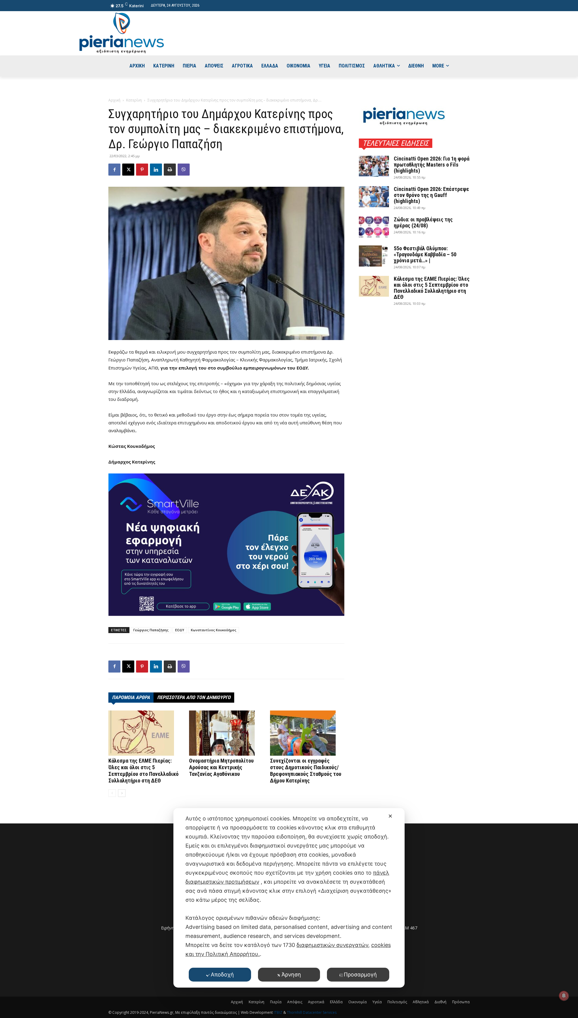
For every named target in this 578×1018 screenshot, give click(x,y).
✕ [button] (390, 816)
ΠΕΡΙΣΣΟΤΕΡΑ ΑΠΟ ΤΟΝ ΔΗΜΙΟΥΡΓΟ (194, 697)
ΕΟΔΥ (179, 630)
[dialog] (289, 898)
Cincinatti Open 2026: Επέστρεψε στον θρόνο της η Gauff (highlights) (431, 195)
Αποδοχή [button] (222, 974)
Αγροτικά (316, 1001)
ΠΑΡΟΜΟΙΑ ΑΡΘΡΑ (131, 697)
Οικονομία (357, 1001)
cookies (381, 945)
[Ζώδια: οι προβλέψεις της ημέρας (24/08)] (374, 227)
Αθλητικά (421, 1001)
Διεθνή (440, 1001)
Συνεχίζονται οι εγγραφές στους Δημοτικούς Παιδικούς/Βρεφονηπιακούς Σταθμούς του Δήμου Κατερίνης (305, 770)
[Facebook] (114, 170)
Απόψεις (294, 1001)
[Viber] (184, 170)
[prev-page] (112, 793)
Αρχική (114, 100)
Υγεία (377, 1001)
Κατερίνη (134, 100)
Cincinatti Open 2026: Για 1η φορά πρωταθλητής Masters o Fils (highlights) (431, 164)
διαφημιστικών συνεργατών (332, 945)
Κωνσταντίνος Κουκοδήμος (213, 630)
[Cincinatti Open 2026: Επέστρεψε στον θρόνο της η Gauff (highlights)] (374, 196)
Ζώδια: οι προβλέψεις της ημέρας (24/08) (423, 222)
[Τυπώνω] (170, 170)
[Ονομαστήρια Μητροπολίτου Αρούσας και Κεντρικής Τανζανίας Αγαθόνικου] (226, 733)
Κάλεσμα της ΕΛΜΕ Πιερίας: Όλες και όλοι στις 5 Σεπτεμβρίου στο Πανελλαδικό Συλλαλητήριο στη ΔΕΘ (143, 770)
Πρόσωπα (461, 1001)
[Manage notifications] (564, 996)
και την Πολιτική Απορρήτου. (222, 954)
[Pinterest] (142, 170)
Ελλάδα (336, 1001)
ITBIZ (278, 1012)
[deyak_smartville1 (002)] (226, 544)
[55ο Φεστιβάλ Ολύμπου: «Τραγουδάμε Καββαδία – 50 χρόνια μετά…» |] (374, 256)
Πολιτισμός (397, 1001)
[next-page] (122, 793)
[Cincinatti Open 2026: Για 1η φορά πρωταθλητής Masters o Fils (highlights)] (374, 166)
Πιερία (275, 1001)
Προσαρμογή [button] (360, 974)
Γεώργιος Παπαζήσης (151, 630)
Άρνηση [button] (291, 974)
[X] (128, 170)
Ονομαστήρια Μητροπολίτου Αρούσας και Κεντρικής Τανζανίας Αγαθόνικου (221, 767)
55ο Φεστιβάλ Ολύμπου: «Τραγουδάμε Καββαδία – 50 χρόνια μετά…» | (425, 254)
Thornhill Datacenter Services (312, 1012)
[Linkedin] (156, 170)
